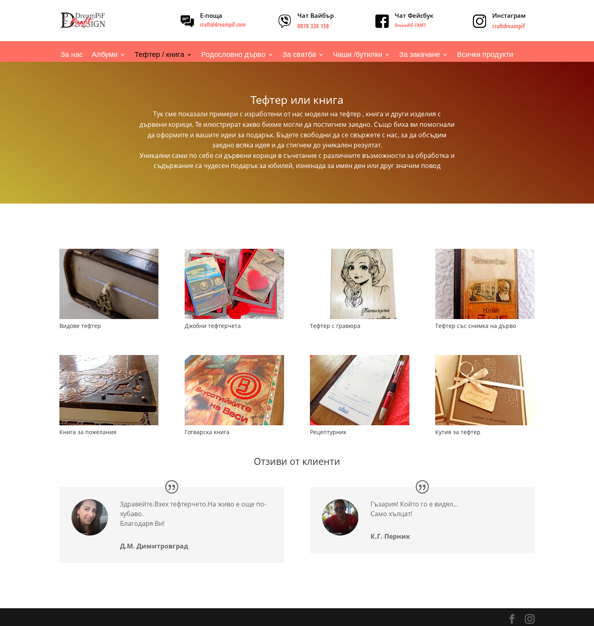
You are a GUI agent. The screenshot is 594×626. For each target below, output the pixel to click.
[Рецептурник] (359, 390)
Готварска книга (207, 432)
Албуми (105, 55)
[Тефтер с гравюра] (359, 284)
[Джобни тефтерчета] (234, 284)
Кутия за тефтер (457, 432)
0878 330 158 (313, 26)
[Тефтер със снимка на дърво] (484, 284)
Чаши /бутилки (357, 55)
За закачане (419, 55)
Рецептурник (328, 432)
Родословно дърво (233, 55)
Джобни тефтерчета (213, 326)
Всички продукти (485, 55)
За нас (72, 55)
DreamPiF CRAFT (410, 25)
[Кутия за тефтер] (484, 390)
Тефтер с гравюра (335, 326)
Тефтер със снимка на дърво (475, 326)
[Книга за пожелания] (108, 390)
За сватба (299, 55)
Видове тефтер (80, 326)
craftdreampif (508, 26)
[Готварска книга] (234, 390)
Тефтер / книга (159, 55)
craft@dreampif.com (223, 24)
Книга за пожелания (87, 432)
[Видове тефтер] (108, 284)
